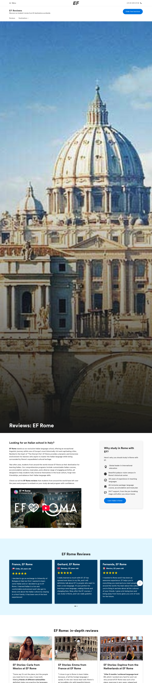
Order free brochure (133, 11)
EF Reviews (15, 10)
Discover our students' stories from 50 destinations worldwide (29, 13)
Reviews (12, 18)
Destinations (23, 18)
